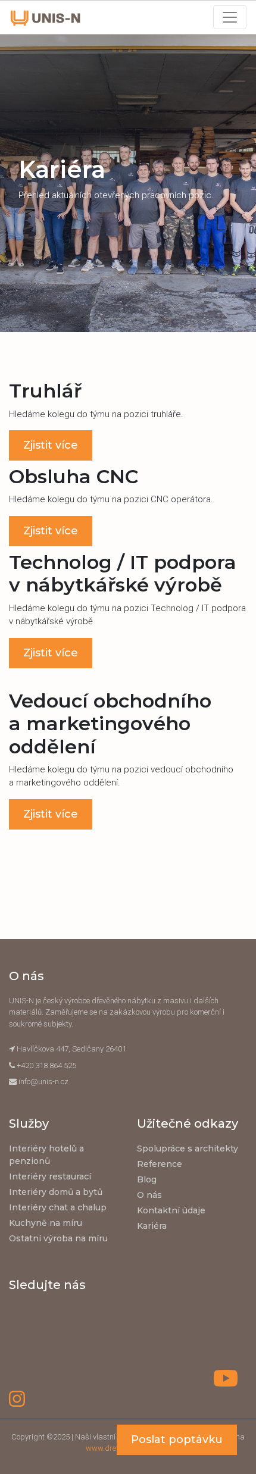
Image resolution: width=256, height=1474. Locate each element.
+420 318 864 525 (46, 1065)
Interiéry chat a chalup (58, 1207)
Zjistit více (50, 445)
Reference (159, 1164)
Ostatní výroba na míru (58, 1238)
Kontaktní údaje (171, 1210)
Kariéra (152, 1225)
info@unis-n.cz (43, 1081)
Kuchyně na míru (45, 1223)
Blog (147, 1179)
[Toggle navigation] (229, 17)
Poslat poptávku (177, 1439)
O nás (149, 1195)
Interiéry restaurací (50, 1176)
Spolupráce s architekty (187, 1148)
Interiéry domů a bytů (55, 1192)
